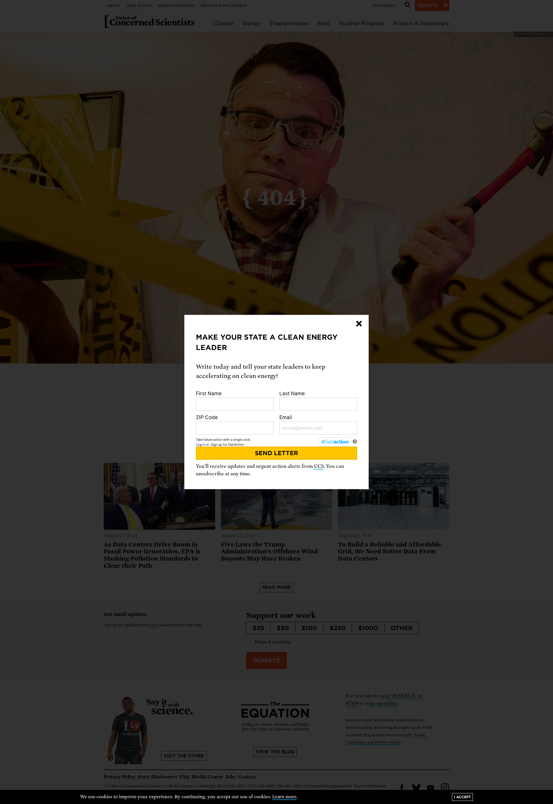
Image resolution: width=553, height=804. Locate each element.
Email (285, 417)
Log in (200, 444)
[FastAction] (335, 441)
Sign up (216, 444)
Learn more (284, 796)
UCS (319, 466)
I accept (462, 797)
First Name (208, 393)
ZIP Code (207, 417)
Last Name (292, 393)
